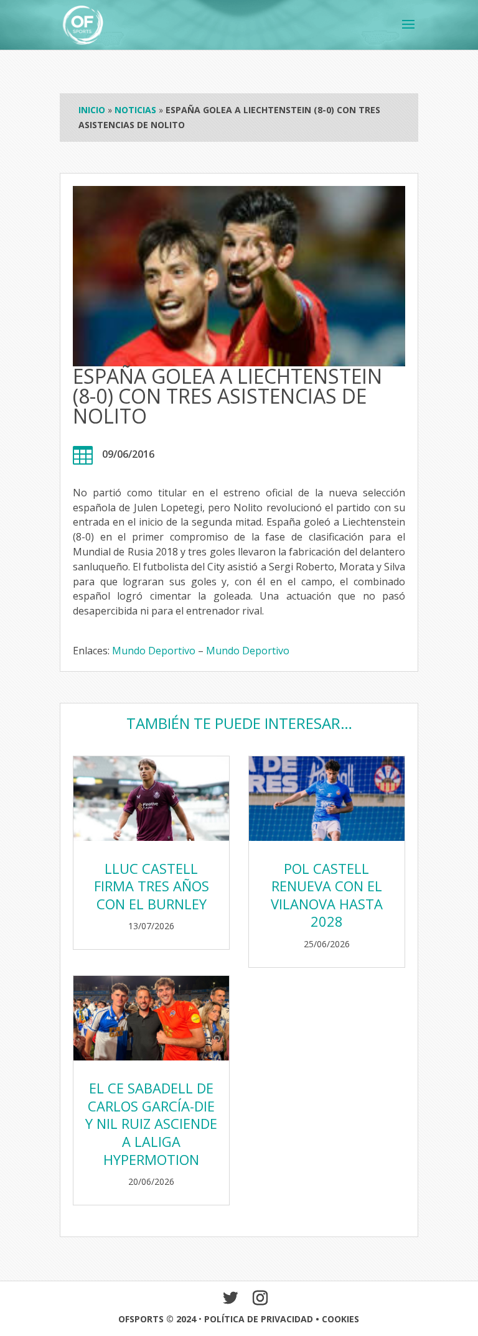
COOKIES (340, 1319)
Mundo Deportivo (155, 650)
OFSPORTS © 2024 (157, 1319)
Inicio (91, 110)
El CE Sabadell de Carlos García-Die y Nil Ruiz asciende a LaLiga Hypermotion (151, 1123)
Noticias (135, 110)
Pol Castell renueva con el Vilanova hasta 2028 (327, 895)
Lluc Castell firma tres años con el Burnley (151, 886)
